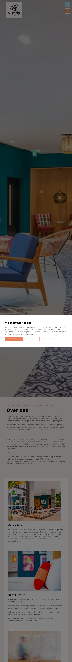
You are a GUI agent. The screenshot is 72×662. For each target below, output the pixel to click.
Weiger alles (31, 339)
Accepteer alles (14, 339)
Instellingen (47, 339)
